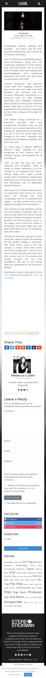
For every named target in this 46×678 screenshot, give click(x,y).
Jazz (33, 588)
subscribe (30, 488)
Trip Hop (17, 606)
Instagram (9, 278)
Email (7, 451)
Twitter (36, 275)
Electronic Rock (35, 573)
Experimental (27, 576)
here (6, 275)
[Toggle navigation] (7, 3)
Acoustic (8, 562)
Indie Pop (38, 584)
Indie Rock (9, 588)
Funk (22, 580)
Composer (9, 569)
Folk (34, 576)
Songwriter (13, 602)
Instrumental (23, 587)
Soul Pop (33, 602)
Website (8, 461)
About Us (27, 659)
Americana (21, 565)
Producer (35, 592)
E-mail (7, 539)
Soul (26, 602)
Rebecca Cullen (28, 38)
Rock (20, 597)
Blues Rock (36, 565)
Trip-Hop (8, 606)
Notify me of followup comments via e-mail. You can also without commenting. (21, 488)
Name (7, 441)
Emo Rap (19, 576)
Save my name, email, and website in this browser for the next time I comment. (21, 477)
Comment (9, 411)
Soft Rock (37, 597)
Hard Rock (30, 580)
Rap (6, 597)
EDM (12, 572)
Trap (40, 602)
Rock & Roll (28, 597)
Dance (30, 568)
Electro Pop (10, 576)
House (25, 584)
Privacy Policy (15, 659)
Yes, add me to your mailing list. (21, 503)
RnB (12, 597)
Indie (31, 584)
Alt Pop (28, 562)
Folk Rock (14, 580)
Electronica (22, 573)
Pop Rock (19, 592)
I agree (28, 675)
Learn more (14, 674)
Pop (7, 592)
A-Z (35, 659)
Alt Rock (37, 562)
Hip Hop (16, 584)
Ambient (8, 565)
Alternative (18, 562)
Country (21, 569)
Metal (39, 588)
